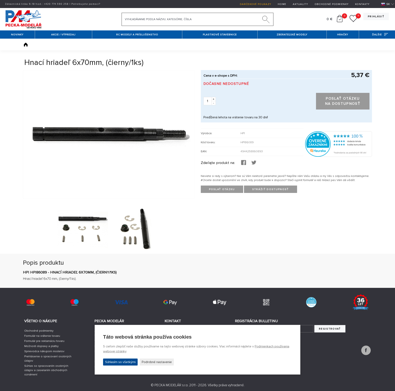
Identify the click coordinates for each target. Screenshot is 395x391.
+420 (56, 4)
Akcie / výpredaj (63, 34)
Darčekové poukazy (255, 4)
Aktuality (300, 4)
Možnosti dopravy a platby (41, 346)
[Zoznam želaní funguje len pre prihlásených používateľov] (353, 21)
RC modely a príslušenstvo (137, 34)
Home (282, 4)
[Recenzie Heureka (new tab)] (311, 302)
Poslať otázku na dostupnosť (342, 101)
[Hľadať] (266, 20)
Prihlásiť (376, 16)
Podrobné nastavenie (157, 362)
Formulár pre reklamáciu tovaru (44, 341)
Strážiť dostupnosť (270, 189)
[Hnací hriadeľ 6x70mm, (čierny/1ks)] (108, 134)
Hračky (342, 34)
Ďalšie (377, 34)
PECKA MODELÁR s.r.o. (171, 385)
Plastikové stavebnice (220, 34)
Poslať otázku (222, 189)
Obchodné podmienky (332, 4)
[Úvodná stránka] (25, 44)
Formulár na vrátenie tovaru (42, 336)
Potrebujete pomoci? (85, 4)
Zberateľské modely (292, 34)
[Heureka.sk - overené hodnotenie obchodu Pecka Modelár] (338, 144)
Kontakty (362, 4)
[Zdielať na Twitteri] (254, 163)
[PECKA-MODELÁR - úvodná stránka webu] (23, 19)
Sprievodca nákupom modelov (44, 351)
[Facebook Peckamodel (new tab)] (366, 354)
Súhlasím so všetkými (120, 362)
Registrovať (330, 328)
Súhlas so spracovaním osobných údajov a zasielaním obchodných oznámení (46, 370)
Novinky (17, 34)
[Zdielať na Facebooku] (243, 163)
